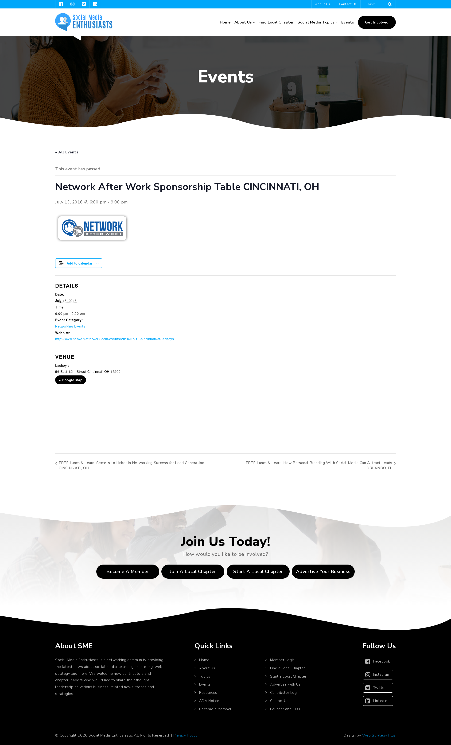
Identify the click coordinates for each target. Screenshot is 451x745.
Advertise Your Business (323, 571)
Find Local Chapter (276, 22)
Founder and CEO (285, 709)
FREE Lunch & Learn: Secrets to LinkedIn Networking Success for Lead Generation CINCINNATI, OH (131, 465)
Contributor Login (284, 692)
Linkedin (380, 700)
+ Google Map (70, 380)
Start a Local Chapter (288, 676)
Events (347, 22)
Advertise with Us (285, 684)
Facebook (381, 661)
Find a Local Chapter (287, 668)
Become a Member (127, 571)
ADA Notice (209, 700)
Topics (204, 676)
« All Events (66, 152)
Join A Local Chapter (193, 571)
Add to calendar (79, 263)
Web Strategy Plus (379, 735)
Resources (208, 692)
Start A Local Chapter (258, 571)
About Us (322, 4)
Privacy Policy (185, 735)
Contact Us (348, 4)
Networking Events (70, 326)
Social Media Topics (316, 22)
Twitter (379, 687)
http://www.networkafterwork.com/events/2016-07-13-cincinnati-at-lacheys (114, 338)
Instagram (381, 674)
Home (225, 22)
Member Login (282, 660)
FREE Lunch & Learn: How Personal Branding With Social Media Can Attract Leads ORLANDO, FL (319, 465)
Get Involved (377, 22)
